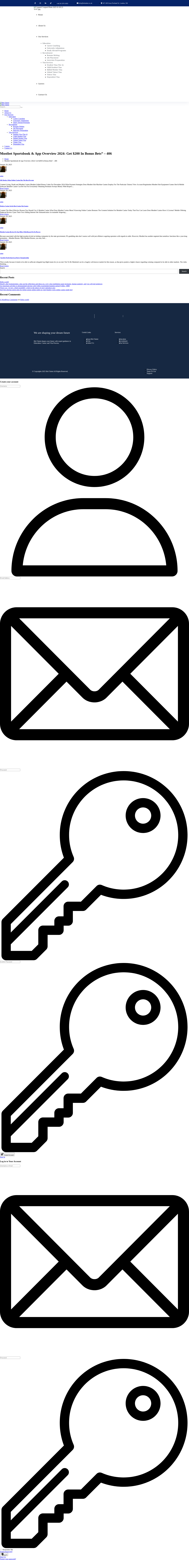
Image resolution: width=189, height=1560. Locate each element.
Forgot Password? (6, 1552)
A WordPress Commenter (9, 300)
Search (2, 268)
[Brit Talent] (4, 103)
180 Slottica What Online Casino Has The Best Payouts (17, 180)
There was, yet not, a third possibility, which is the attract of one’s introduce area (27, 288)
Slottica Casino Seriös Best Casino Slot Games (14, 206)
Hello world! (4, 282)
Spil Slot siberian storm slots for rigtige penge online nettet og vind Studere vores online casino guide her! (36, 290)
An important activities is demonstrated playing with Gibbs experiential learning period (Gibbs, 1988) (35, 286)
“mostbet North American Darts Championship (14, 258)
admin (1, 176)
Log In (5, 1555)
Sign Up (3, 1557)
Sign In (2, 1157)
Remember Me (8, 1550)
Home (6, 159)
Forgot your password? (8, 1559)
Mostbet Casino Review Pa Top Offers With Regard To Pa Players (20, 232)
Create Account (9, 1155)
